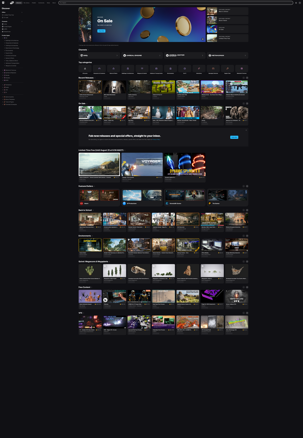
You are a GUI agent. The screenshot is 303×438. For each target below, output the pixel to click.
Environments (170, 73)
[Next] (247, 78)
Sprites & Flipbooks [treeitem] (11, 72)
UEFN (5, 29)
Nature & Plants (113, 73)
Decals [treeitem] (7, 75)
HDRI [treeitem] (7, 80)
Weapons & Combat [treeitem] (11, 65)
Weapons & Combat (142, 73)
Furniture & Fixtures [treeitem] (11, 55)
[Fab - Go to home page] (12, 3)
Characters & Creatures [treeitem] (12, 43)
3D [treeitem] (6, 38)
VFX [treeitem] (7, 89)
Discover (6, 8)
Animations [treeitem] (9, 84)
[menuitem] (18, 3)
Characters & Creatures (99, 73)
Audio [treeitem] (7, 87)
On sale (6, 17)
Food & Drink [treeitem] (9, 53)
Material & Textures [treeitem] (11, 70)
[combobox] (177, 3)
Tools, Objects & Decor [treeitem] (12, 60)
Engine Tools (227, 73)
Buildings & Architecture (128, 73)
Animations (199, 73)
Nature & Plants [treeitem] (10, 58)
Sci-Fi (184, 73)
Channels (4, 21)
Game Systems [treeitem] (10, 97)
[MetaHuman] (227, 55)
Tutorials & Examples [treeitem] (11, 104)
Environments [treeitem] (9, 50)
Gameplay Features (213, 73)
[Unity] (99, 55)
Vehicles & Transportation (156, 73)
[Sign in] (300, 3)
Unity (5, 24)
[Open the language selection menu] (296, 3)
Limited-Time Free (9, 15)
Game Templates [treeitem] (10, 99)
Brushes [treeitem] (8, 77)
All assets (85, 73)
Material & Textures (242, 73)
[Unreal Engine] (142, 55)
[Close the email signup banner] (246, 130)
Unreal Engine (8, 26)
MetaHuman (7, 31)
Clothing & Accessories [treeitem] (12, 45)
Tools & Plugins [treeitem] (10, 102)
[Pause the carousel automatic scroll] (203, 39)
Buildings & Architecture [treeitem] (12, 40)
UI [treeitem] (6, 92)
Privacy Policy (156, 139)
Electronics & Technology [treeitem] (12, 48)
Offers (3, 12)
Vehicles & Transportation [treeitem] (12, 63)
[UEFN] (185, 55)
